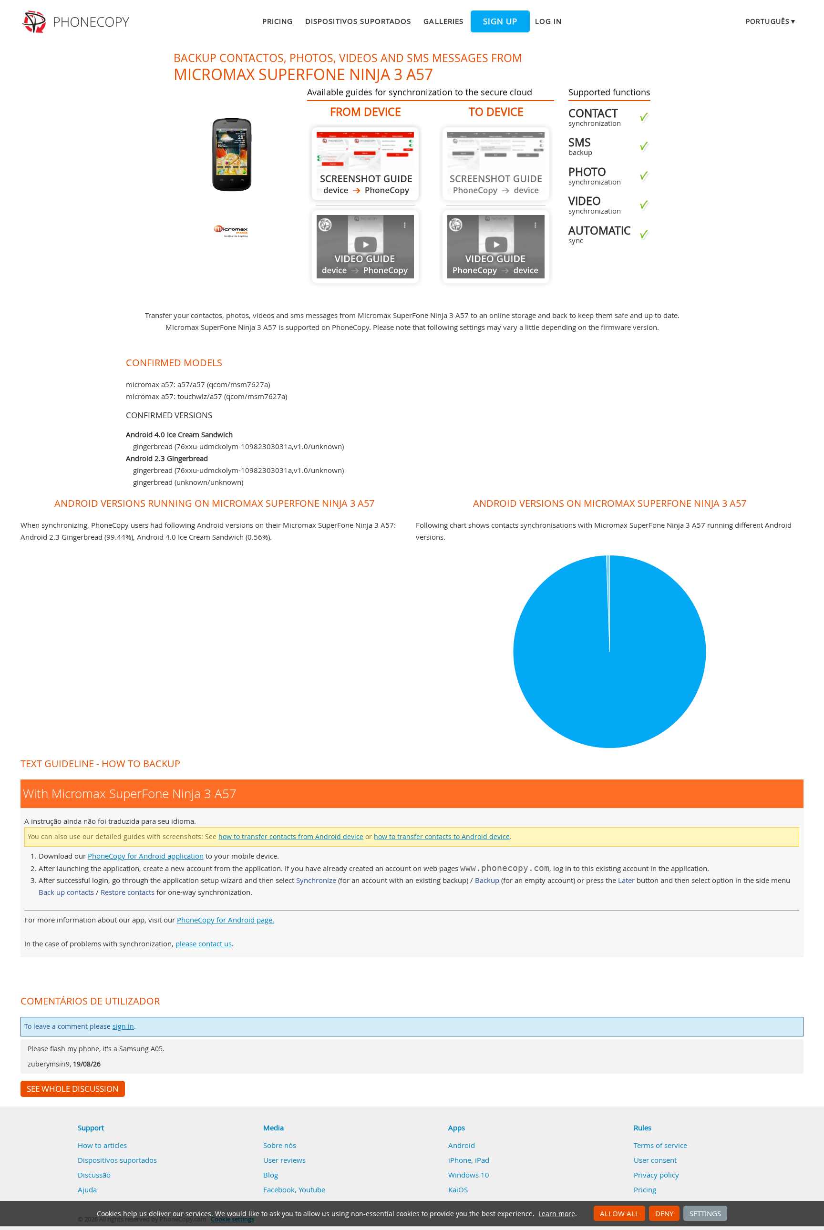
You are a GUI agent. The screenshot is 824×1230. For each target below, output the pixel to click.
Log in (548, 21)
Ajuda (87, 1189)
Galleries (443, 21)
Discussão (94, 1174)
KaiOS (458, 1189)
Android (461, 1145)
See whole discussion (73, 1089)
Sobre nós (279, 1145)
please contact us (203, 943)
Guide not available (365, 246)
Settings (705, 1213)
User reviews (284, 1160)
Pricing (277, 21)
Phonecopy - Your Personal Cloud (77, 22)
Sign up (500, 21)
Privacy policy (656, 1174)
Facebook (279, 1189)
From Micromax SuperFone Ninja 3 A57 (365, 163)
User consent (655, 1160)
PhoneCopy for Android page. (225, 919)
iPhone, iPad (468, 1160)
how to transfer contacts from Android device (290, 836)
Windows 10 (468, 1174)
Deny (664, 1213)
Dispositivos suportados (358, 21)
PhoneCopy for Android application (146, 856)
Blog (270, 1174)
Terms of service (660, 1145)
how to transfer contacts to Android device (442, 836)
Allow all (619, 1213)
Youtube (312, 1189)
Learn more (556, 1214)
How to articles (102, 1145)
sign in (123, 1026)
